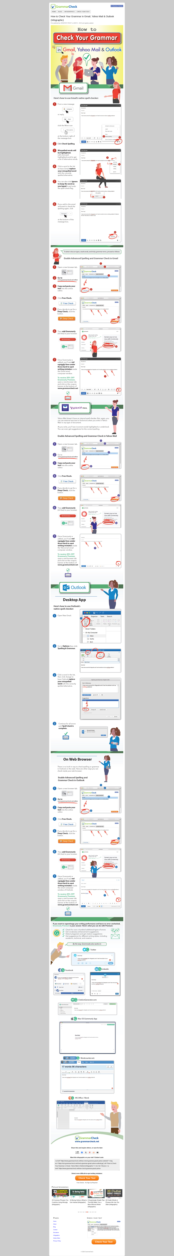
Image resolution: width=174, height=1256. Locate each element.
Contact (55, 1229)
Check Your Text (83, 11)
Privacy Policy (57, 1241)
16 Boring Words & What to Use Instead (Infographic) (89, 1202)
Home (54, 11)
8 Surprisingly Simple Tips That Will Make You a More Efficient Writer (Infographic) (53, 1203)
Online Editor (56, 1238)
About (54, 1224)
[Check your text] (104, 1233)
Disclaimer (56, 1232)
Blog (60, 11)
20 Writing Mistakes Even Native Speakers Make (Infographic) (107, 1202)
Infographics (69, 11)
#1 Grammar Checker (117, 6)
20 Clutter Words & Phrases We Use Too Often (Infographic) (70, 1202)
